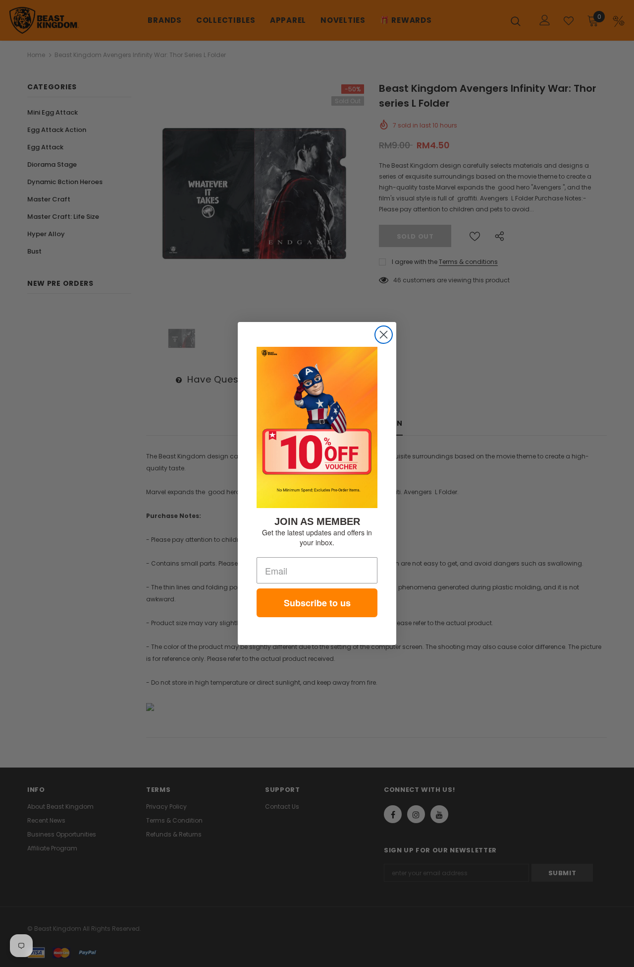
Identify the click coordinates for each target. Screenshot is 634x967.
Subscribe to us (317, 602)
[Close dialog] (383, 334)
